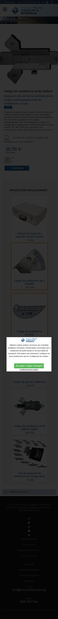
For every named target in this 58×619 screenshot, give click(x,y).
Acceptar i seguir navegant (29, 366)
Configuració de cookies (29, 370)
